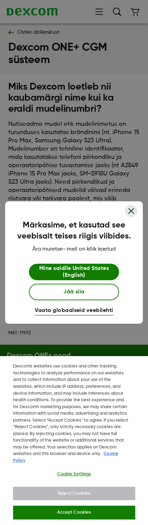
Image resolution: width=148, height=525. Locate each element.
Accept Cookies (74, 512)
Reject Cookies (74, 493)
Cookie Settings (74, 474)
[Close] (131, 211)
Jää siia (74, 292)
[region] (74, 440)
